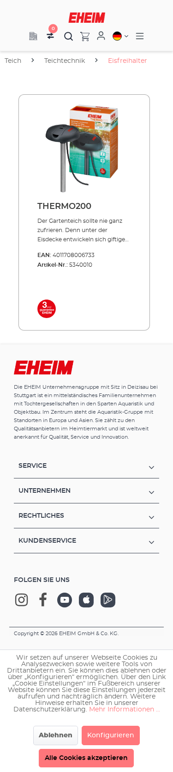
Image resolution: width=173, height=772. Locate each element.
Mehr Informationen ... (124, 709)
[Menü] (139, 36)
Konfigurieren (110, 735)
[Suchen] (68, 36)
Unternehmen (44, 491)
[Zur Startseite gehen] (86, 17)
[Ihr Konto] (101, 36)
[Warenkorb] (81, 36)
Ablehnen (55, 735)
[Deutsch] (120, 36)
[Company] (33, 36)
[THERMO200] (84, 148)
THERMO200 (64, 206)
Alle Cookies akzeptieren (86, 758)
